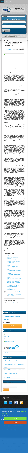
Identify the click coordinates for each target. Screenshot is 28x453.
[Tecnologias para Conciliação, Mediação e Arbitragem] (8, 334)
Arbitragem (10, 294)
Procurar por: (5, 19)
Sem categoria (11, 295)
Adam (9, 293)
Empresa (12, 326)
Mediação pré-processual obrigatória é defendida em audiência (12, 257)
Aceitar (15, 418)
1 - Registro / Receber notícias (11, 316)
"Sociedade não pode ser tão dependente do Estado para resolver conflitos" (14, 268)
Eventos (18, 19)
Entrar (2, 1)
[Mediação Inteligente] (6, 352)
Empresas (13, 19)
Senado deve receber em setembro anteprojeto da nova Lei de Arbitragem (14, 272)
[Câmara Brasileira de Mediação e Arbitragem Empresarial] (6, 338)
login (13, 302)
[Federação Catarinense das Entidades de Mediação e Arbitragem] (6, 336)
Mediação (16, 294)
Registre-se (8, 1)
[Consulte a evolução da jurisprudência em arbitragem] (11, 350)
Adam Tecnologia (20, 291)
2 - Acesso (6, 319)
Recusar (15, 422)
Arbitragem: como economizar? (10, 373)
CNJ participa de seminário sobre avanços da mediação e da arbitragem (13, 276)
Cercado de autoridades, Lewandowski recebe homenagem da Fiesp (14, 264)
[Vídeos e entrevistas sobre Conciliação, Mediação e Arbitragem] (9, 341)
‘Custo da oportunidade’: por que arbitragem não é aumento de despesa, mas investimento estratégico (14, 366)
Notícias (19, 294)
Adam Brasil (13, 293)
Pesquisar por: (6, 384)
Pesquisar (7, 31)
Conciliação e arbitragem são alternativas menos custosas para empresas (13, 282)
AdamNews (8, 49)
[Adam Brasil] (3, 35)
